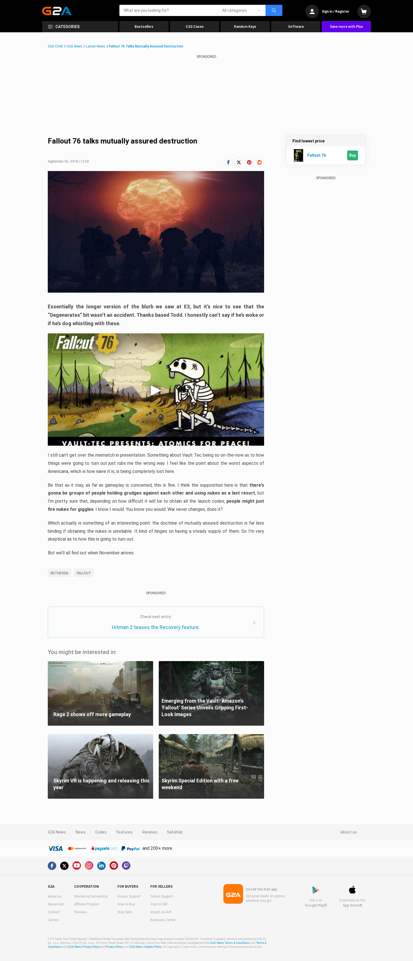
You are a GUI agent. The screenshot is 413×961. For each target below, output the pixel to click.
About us (349, 832)
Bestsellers (144, 27)
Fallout (84, 573)
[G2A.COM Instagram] (89, 865)
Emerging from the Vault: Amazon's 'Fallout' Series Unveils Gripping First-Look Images (205, 707)
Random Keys (245, 27)
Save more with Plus (346, 27)
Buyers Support (128, 896)
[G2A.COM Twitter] (64, 866)
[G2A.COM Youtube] (76, 865)
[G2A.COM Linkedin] (101, 866)
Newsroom (56, 904)
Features (124, 832)
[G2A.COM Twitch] (126, 865)
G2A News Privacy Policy (84, 946)
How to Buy (126, 904)
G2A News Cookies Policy (145, 946)
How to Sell (158, 904)
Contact (54, 912)
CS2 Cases (195, 27)
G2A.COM (55, 46)
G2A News (74, 46)
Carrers (53, 920)
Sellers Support (161, 896)
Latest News (95, 46)
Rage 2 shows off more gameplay (92, 714)
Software (296, 27)
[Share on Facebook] (228, 162)
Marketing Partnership (91, 896)
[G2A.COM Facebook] (52, 866)
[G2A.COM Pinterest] (114, 865)
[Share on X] (238, 162)
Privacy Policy (114, 946)
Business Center (163, 920)
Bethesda (59, 573)
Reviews (149, 832)
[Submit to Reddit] (259, 162)
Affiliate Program (87, 904)
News (81, 832)
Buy (352, 155)
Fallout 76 (316, 155)
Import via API (160, 912)
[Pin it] (249, 162)
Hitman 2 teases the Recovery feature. (156, 627)
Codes (101, 832)
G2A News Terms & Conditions (230, 942)
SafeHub (175, 832)
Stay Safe (124, 912)
